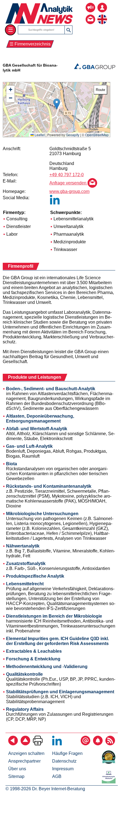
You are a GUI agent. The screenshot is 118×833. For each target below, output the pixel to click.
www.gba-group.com (69, 191)
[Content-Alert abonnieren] (98, 743)
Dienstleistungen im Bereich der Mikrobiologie (54, 616)
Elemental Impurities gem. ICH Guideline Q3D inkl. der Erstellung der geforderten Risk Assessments (57, 641)
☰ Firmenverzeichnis (30, 44)
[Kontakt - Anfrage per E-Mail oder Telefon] (90, 15)
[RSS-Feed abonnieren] (110, 743)
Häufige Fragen (67, 753)
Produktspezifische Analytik (35, 576)
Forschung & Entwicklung (33, 659)
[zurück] (13, 743)
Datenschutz (64, 761)
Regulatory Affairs (25, 709)
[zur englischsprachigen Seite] (102, 15)
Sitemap (16, 776)
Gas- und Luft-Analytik (29, 446)
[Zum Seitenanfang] (25, 743)
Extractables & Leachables (34, 651)
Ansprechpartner (24, 761)
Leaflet (39, 134)
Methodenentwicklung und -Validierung (47, 666)
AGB (56, 776)
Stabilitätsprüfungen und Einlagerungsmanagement (60, 691)
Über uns (17, 768)
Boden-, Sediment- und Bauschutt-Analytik (50, 388)
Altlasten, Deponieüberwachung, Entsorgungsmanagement (40, 418)
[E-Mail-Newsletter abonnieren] (85, 743)
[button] (56, 104)
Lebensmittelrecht (25, 583)
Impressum (63, 768)
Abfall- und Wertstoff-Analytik (36, 428)
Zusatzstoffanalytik (26, 563)
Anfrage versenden (68, 183)
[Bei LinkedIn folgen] (57, 743)
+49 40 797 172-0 (66, 174)
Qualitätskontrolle (24, 674)
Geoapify (72, 134)
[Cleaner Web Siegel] (110, 782)
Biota (11, 463)
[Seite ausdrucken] (38, 743)
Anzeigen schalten (26, 753)
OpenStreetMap (97, 134)
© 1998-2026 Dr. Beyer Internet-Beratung (45, 788)
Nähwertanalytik (23, 546)
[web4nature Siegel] (110, 762)
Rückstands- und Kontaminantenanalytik (48, 486)
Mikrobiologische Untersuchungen (42, 513)
